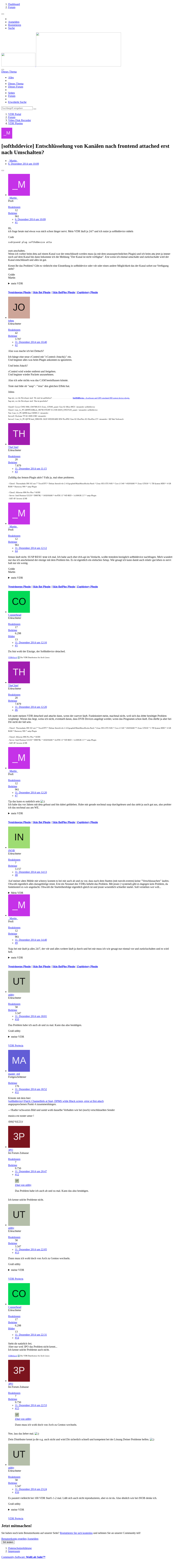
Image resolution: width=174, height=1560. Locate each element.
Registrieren (14, 25)
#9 (16, 942)
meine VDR (17, 1036)
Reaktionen (14, 207)
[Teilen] (2, 170)
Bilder (11, 636)
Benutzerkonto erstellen (14, 1538)
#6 (16, 710)
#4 (16, 551)
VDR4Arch (12, 657)
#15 (17, 1408)
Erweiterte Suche (17, 102)
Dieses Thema (15, 83)
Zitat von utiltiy (23, 1185)
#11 (17, 1092)
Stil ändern (8, 1542)
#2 (16, 345)
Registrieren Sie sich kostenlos (76, 1533)
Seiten (11, 92)
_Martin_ (13, 160)
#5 (16, 645)
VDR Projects (15, 1045)
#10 (17, 1019)
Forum (11, 95)
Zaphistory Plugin (87, 292)
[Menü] (2, 13)
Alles (11, 77)
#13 (17, 1252)
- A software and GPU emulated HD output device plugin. (101, 398)
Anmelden (13, 21)
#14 (17, 1337)
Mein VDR (17, 892)
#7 (16, 795)
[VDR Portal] (61, 65)
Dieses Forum (15, 86)
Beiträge (12, 213)
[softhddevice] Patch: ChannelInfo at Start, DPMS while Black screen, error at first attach (56, 1101)
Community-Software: (23, 1557)
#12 (17, 1174)
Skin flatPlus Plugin (63, 292)
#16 (17, 1492)
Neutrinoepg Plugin (19, 292)
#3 (16, 471)
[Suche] (2, 69)
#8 (16, 875)
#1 (16, 222)
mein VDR (17, 283)
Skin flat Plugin (41, 292)
